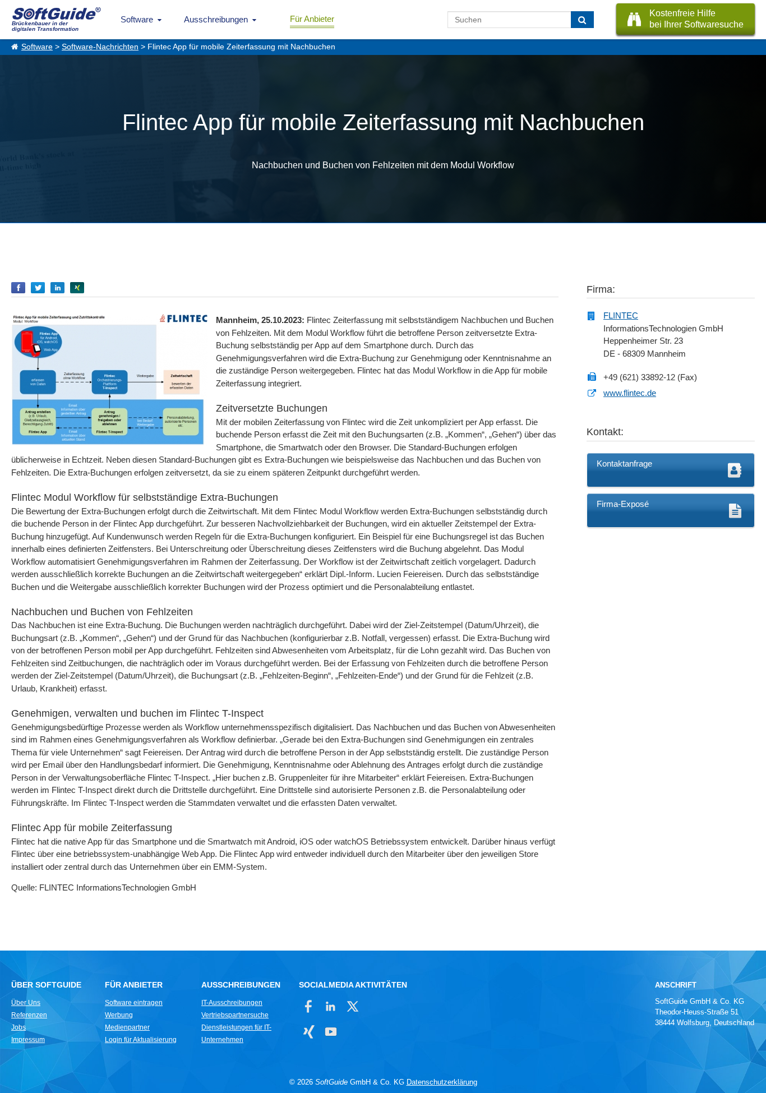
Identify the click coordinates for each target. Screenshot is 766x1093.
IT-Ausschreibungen (231, 1003)
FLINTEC (620, 315)
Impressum (28, 1040)
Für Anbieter (312, 19)
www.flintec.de (629, 393)
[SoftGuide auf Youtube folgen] (330, 1031)
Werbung (119, 1015)
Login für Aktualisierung (141, 1040)
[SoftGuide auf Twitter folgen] (352, 1006)
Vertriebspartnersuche (235, 1015)
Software (137, 19)
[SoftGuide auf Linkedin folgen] (330, 1006)
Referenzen (29, 1015)
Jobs (18, 1027)
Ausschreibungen (216, 19)
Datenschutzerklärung (442, 1082)
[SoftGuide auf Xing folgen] (309, 1031)
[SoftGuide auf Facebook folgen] (309, 1006)
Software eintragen (134, 1003)
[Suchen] (582, 19)
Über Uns (25, 1003)
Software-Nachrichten (100, 47)
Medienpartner (127, 1027)
